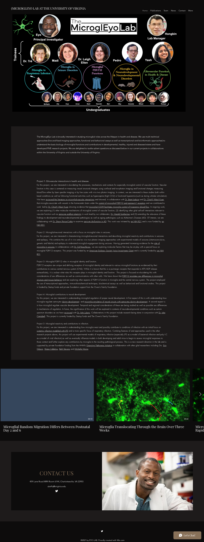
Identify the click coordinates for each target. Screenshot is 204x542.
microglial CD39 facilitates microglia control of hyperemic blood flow (119, 207)
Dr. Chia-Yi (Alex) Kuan (154, 199)
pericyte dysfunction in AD (95, 221)
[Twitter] (56, 491)
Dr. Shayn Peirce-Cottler (63, 221)
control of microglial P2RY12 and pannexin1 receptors (122, 203)
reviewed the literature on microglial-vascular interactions (70, 199)
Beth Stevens (64, 349)
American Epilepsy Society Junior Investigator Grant (111, 250)
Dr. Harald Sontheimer (120, 214)
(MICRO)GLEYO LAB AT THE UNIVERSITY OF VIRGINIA (48, 8)
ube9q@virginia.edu (56, 486)
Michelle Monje (81, 349)
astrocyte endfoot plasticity (70, 214)
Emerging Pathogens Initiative (99, 345)
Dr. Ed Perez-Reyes (82, 247)
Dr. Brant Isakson (132, 199)
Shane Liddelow (51, 349)
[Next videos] (200, 394)
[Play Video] (47, 394)
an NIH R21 (136, 221)
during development (70, 301)
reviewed (68, 312)
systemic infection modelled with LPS (52, 331)
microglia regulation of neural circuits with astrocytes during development (116, 301)
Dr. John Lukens (83, 312)
